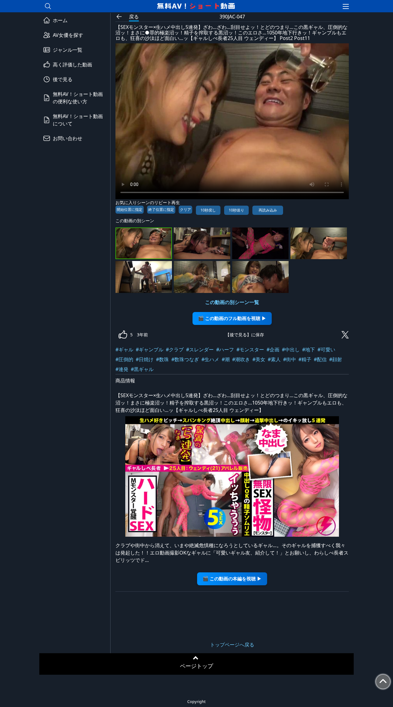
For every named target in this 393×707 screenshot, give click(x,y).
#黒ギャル (142, 369)
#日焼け (145, 359)
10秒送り (236, 210)
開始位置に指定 (129, 209)
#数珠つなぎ (185, 359)
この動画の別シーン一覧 (232, 302)
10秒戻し (208, 210)
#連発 (121, 369)
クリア (185, 209)
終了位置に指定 (161, 209)
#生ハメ (210, 359)
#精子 (304, 359)
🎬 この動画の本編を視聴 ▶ (232, 578)
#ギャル (124, 349)
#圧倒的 (124, 359)
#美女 (258, 359)
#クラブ (175, 349)
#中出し (291, 349)
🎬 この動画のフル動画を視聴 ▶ (232, 318)
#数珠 (162, 359)
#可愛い (326, 349)
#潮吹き (241, 359)
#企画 (273, 349)
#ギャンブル (149, 349)
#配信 (320, 359)
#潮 (226, 359)
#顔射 (335, 359)
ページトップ (196, 665)
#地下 (308, 349)
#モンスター (250, 349)
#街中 (289, 359)
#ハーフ (225, 349)
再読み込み (268, 210)
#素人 (274, 359)
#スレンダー (200, 349)
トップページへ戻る (232, 644)
